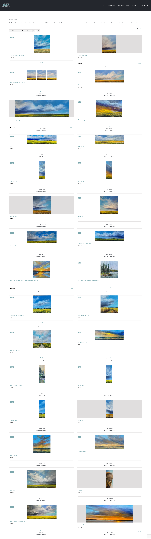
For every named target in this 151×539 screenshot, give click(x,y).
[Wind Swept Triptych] (41, 108)
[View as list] (39, 31)
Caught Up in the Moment (18, 82)
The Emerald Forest (16, 385)
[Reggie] (109, 479)
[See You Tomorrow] (109, 514)
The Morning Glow (83, 342)
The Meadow (14, 455)
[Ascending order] (22, 30)
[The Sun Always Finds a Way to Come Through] (41, 269)
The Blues (13, 490)
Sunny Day (81, 385)
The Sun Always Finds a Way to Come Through (24, 280)
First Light (81, 181)
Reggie (80, 490)
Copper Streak (82, 451)
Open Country (82, 146)
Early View (13, 146)
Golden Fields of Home (17, 55)
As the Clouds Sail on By (17, 315)
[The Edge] (109, 409)
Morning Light (82, 120)
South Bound (14, 420)
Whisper (80, 216)
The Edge (81, 420)
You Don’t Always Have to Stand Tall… (89, 280)
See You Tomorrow (83, 525)
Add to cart (80, 63)
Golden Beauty (14, 246)
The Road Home (15, 350)
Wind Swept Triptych (16, 120)
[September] (41, 205)
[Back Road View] (109, 44)
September (13, 216)
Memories (81, 85)
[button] (147, 6)
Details (42, 62)
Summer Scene (14, 181)
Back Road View (82, 55)
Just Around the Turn (84, 315)
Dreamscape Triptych (84, 243)
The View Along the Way (17, 521)
